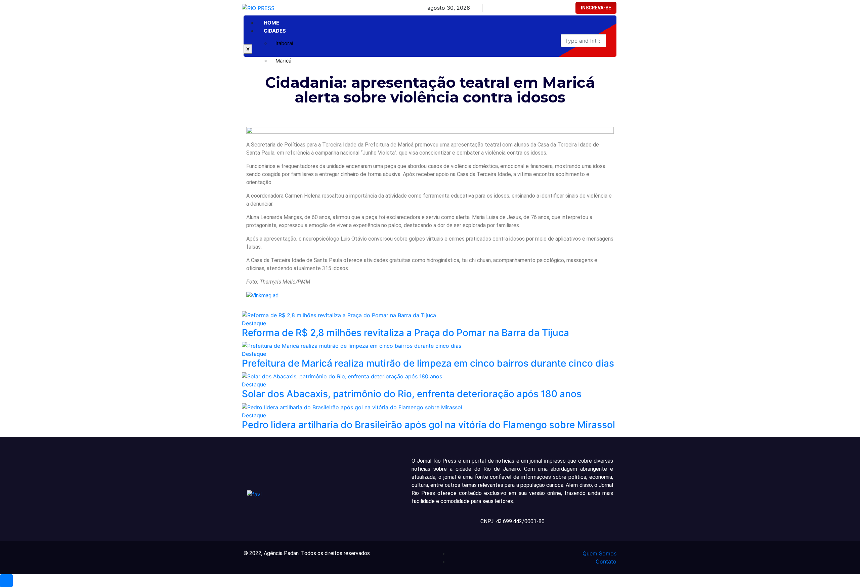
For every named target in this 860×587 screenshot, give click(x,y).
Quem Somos (599, 553)
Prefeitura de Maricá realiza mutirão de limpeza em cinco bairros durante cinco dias (428, 363)
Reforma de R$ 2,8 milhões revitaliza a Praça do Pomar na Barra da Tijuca (405, 332)
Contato (606, 561)
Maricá (283, 60)
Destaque (254, 323)
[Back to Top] (6, 580)
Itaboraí (284, 43)
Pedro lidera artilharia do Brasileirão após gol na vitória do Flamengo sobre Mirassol (428, 424)
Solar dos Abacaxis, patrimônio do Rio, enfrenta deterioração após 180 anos (412, 394)
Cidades (275, 31)
